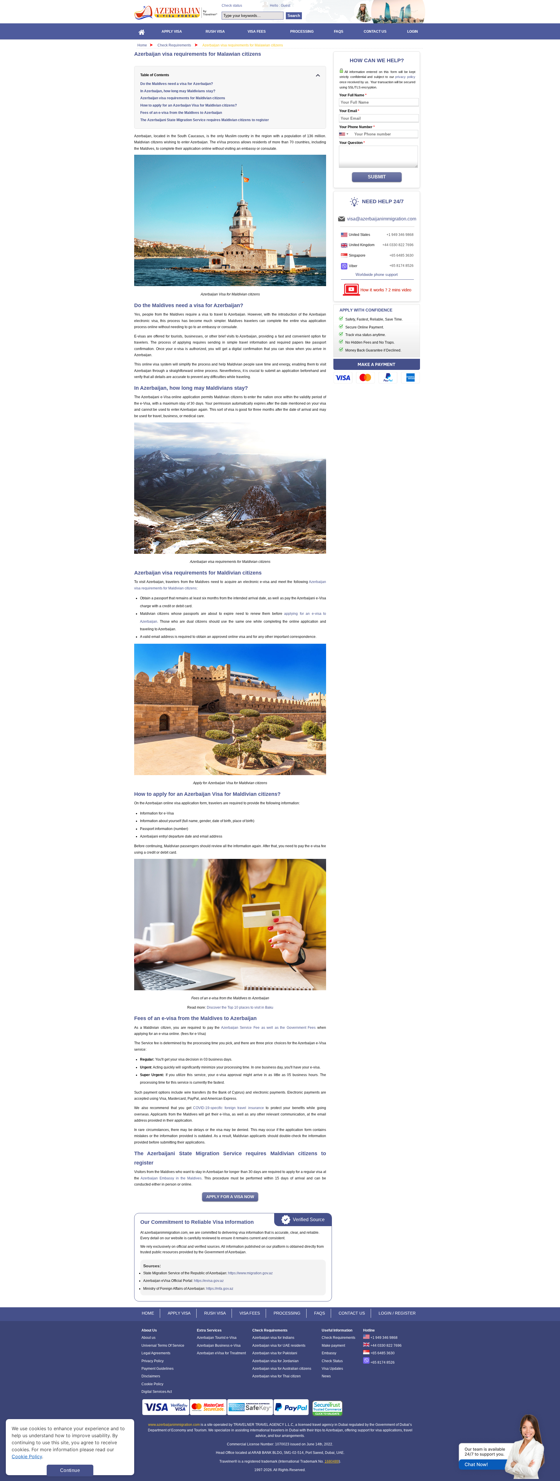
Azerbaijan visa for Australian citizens (281, 1369)
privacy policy (405, 77)
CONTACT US (352, 1313)
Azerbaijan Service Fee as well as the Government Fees (268, 1028)
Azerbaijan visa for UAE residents (278, 1345)
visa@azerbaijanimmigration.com (381, 218)
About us (148, 1338)
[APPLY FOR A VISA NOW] (230, 1197)
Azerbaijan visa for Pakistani (274, 1353)
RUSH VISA (215, 1313)
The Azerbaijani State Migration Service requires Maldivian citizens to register (204, 120)
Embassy (329, 1353)
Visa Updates (332, 1369)
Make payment (333, 1345)
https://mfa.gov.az (219, 1289)
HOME (148, 1313)
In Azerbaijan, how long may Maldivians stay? (177, 91)
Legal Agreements (155, 1353)
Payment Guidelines (157, 1369)
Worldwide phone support (377, 274)
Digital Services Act (156, 1392)
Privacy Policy (152, 1361)
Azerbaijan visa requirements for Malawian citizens (242, 45)
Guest (285, 6)
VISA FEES (249, 1313)
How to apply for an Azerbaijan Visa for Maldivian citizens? (188, 105)
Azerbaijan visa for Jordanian (275, 1361)
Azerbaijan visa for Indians (273, 1338)
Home (142, 45)
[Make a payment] (376, 372)
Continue (70, 1470)
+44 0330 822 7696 (398, 245)
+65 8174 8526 (401, 266)
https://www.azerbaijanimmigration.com (175, 12)
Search (294, 15)
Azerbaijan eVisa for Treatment (221, 1353)
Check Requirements (175, 45)
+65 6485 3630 (401, 255)
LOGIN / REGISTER (397, 1313)
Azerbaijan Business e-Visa (219, 1345)
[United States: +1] (342, 134)
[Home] (141, 31)
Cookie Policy (152, 1384)
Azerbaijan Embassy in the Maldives (171, 1178)
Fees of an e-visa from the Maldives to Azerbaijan (181, 113)
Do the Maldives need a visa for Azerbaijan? (176, 84)
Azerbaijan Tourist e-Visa (217, 1338)
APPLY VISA (179, 1313)
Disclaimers (150, 1376)
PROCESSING (287, 1313)
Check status (232, 6)
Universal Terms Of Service (162, 1345)
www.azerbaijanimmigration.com (174, 1425)
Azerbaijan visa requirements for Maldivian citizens (182, 98)
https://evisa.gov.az (209, 1281)
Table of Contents (154, 75)
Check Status (332, 1361)
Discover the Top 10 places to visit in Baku (240, 1007)
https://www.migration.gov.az (250, 1273)
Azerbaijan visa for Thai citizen (276, 1376)
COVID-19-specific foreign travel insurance (228, 1108)
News (326, 1376)
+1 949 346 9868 (400, 235)
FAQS (319, 1313)
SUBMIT (377, 176)
